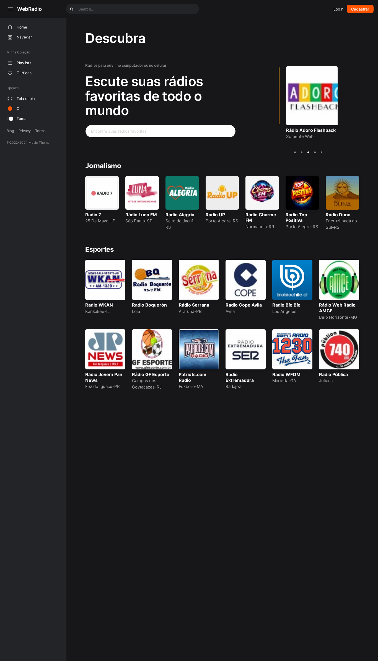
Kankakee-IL (97, 311)
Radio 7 (93, 214)
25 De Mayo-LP (100, 220)
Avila (230, 311)
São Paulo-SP (138, 220)
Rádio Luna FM (141, 214)
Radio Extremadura (240, 377)
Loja (136, 311)
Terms (40, 130)
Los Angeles (284, 311)
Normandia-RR (259, 226)
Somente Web (292, 136)
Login (338, 9)
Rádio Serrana (194, 305)
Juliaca (326, 380)
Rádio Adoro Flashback (303, 130)
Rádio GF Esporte (150, 374)
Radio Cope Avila (244, 305)
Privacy (25, 130)
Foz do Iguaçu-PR (102, 386)
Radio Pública (333, 374)
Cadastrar (360, 9)
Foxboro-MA (191, 386)
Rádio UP (215, 214)
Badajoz (233, 386)
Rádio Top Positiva (296, 217)
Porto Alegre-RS (222, 220)
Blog (10, 130)
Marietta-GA (284, 380)
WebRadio (29, 9)
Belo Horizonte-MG (338, 317)
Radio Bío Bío (286, 305)
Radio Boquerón (149, 305)
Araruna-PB (190, 311)
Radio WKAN (99, 305)
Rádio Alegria (179, 214)
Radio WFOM (286, 374)
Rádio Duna (338, 214)
